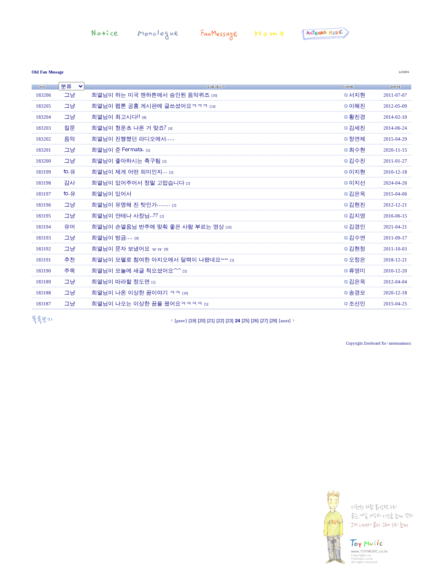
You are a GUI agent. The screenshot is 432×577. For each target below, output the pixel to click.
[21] (211, 320)
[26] (255, 320)
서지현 (357, 95)
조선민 (357, 303)
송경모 (357, 292)
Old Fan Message (47, 72)
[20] (201, 320)
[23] (229, 320)
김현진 (357, 204)
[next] (285, 320)
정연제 (357, 139)
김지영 (357, 215)
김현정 (357, 248)
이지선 (357, 182)
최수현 (357, 149)
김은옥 (357, 193)
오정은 (357, 259)
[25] (245, 320)
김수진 (357, 160)
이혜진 (357, 106)
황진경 (357, 117)
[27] (264, 320)
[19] (192, 320)
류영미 (357, 270)
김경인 (357, 226)
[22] (220, 320)
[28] (273, 320)
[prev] (181, 320)
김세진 (357, 128)
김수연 (357, 237)
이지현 (357, 171)
